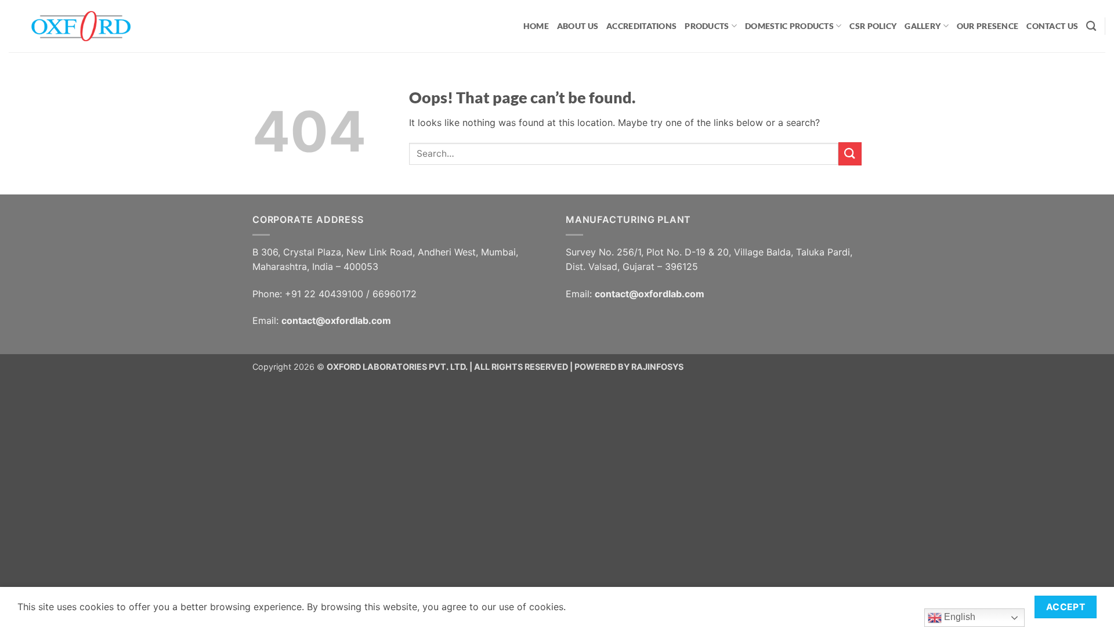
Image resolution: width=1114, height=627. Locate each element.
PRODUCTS (707, 26)
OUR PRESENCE (987, 26)
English (958, 617)
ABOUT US (577, 26)
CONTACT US (1052, 26)
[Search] (1091, 26)
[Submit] (850, 153)
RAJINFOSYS (657, 367)
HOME (536, 26)
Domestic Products (789, 26)
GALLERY (923, 26)
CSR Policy (872, 26)
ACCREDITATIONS (641, 26)
